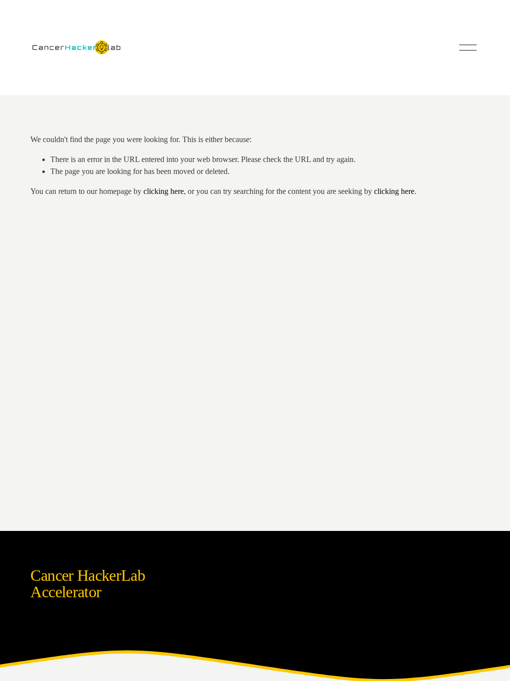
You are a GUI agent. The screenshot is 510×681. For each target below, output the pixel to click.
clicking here (163, 191)
